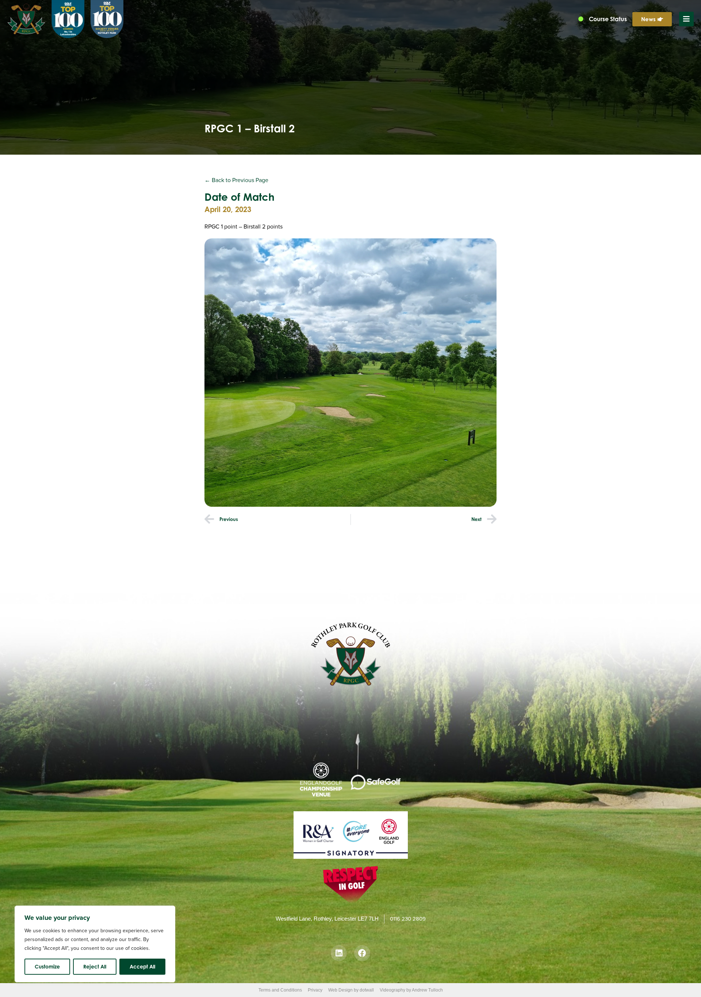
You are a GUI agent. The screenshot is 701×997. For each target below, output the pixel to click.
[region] (95, 944)
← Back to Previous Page (236, 180)
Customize (47, 966)
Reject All (94, 966)
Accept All (142, 966)
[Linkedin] (339, 953)
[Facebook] (362, 953)
